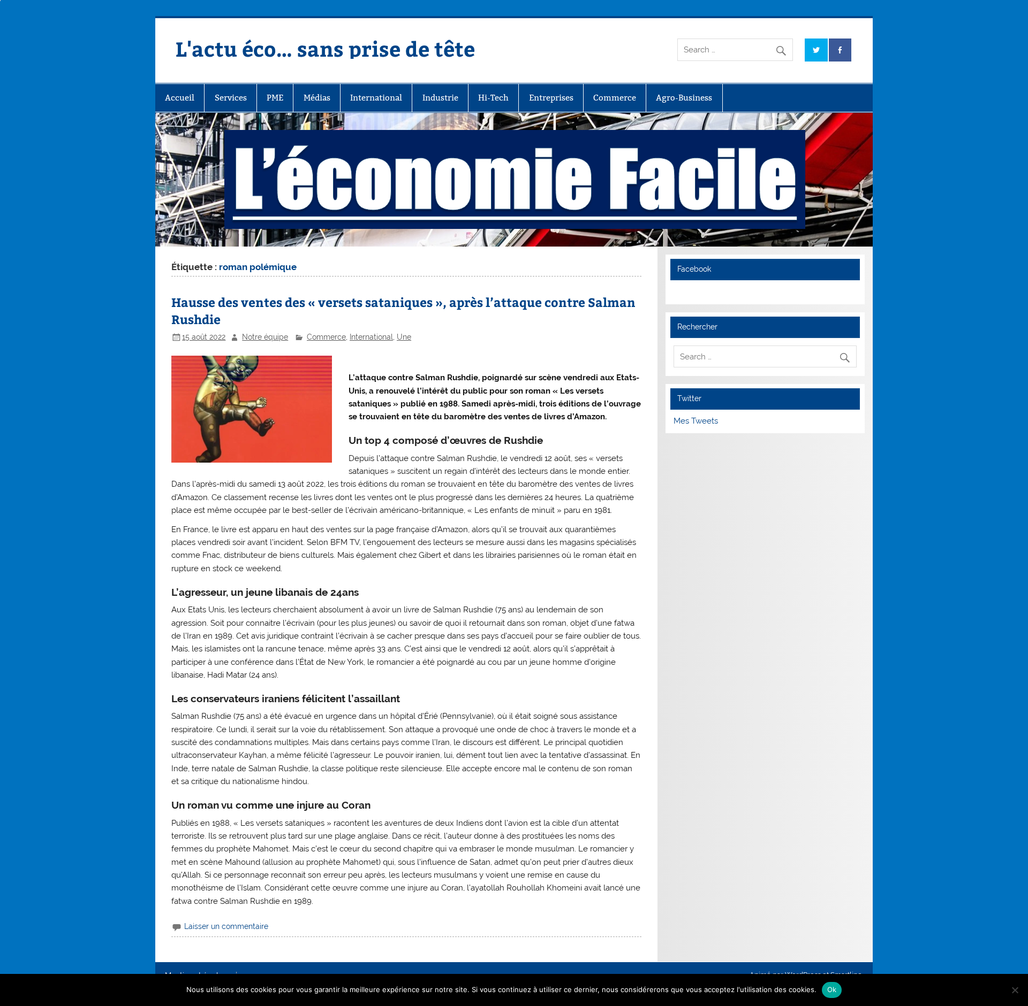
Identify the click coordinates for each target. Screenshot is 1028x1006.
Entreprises (551, 98)
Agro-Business (684, 98)
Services (231, 98)
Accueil (179, 98)
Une (404, 337)
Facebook (694, 269)
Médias (317, 98)
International (376, 98)
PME (275, 98)
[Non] (1014, 990)
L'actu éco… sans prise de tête (325, 48)
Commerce (614, 98)
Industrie (440, 98)
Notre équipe (265, 337)
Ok (832, 989)
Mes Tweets (696, 421)
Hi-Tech (493, 98)
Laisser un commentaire (226, 926)
